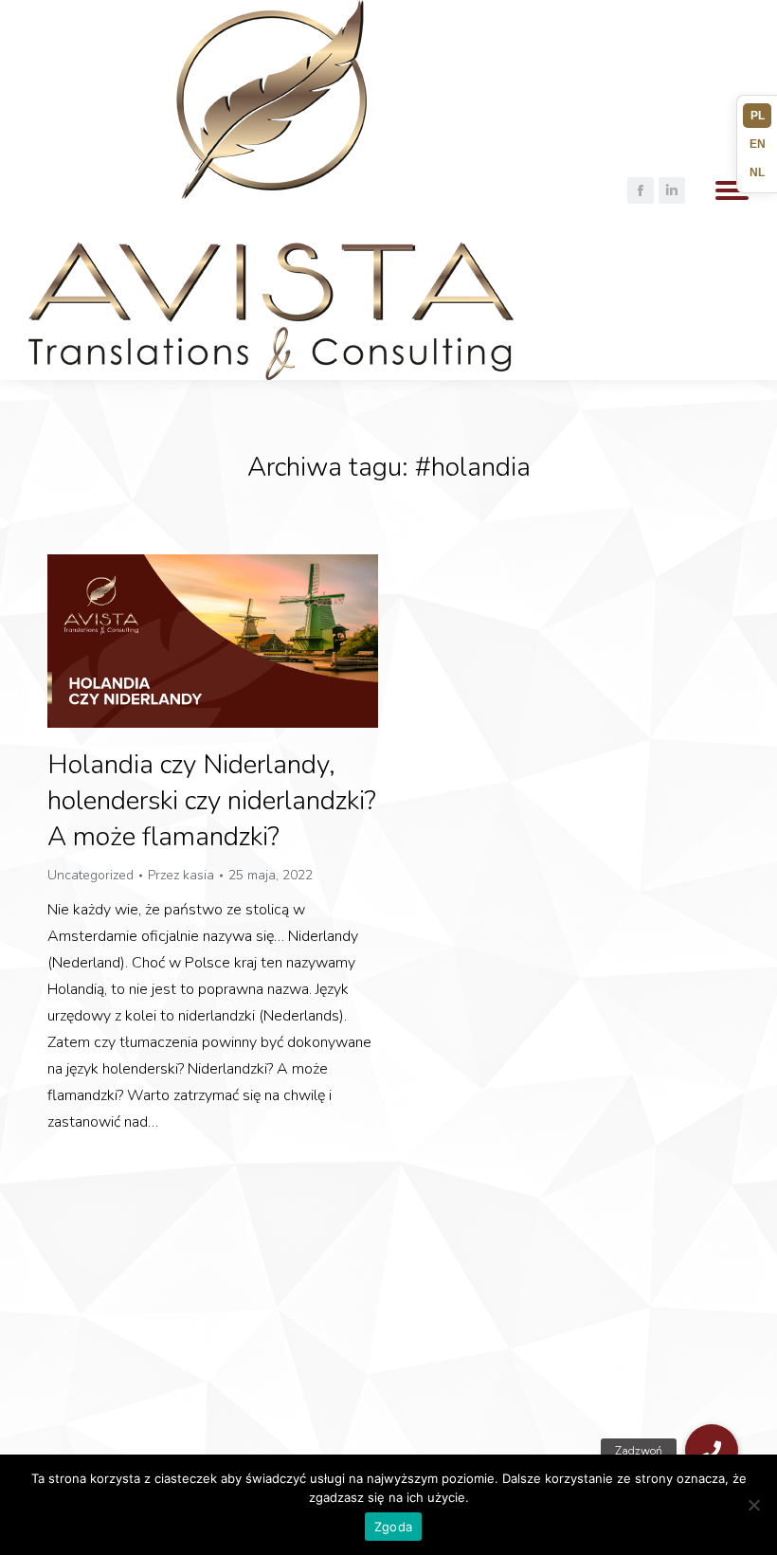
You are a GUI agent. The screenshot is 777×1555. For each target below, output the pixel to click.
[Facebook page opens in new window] (640, 190)
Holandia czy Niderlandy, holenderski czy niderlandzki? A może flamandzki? (211, 801)
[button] (711, 1450)
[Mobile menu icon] (732, 190)
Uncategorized (90, 875)
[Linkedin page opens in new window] (672, 190)
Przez (181, 875)
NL (757, 172)
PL (757, 115)
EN (758, 144)
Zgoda (393, 1526)
